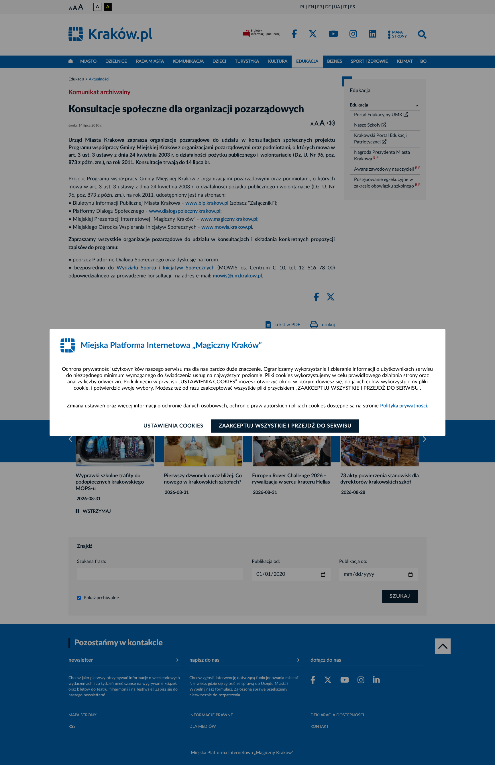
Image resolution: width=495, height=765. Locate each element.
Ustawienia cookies (173, 426)
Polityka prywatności (403, 406)
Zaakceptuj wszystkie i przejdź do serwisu (285, 426)
